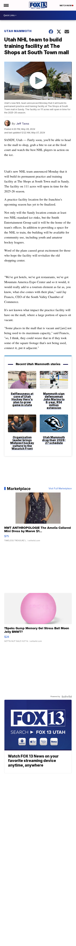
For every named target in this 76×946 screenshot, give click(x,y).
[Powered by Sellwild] (67, 696)
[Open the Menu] (6, 5)
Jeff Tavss (22, 123)
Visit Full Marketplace (60, 488)
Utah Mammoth (18, 31)
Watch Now (66, 5)
